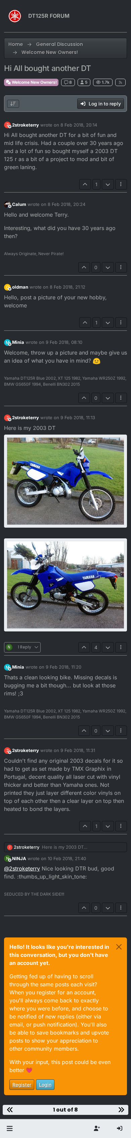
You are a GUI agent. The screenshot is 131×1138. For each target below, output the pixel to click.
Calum (19, 204)
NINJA (19, 858)
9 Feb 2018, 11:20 (63, 667)
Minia (18, 342)
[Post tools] (121, 184)
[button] (9, 1128)
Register (21, 1084)
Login (45, 1084)
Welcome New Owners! (34, 82)
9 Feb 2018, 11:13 (77, 417)
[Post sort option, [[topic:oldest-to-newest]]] (13, 104)
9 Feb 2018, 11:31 (77, 750)
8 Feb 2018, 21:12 (67, 287)
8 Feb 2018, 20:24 (66, 204)
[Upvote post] (85, 184)
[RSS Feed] (120, 82)
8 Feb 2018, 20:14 (78, 125)
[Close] (119, 946)
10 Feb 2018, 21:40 (67, 858)
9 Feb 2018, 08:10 (64, 342)
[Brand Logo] (15, 16)
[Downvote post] (108, 184)
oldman (20, 287)
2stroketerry (25, 125)
